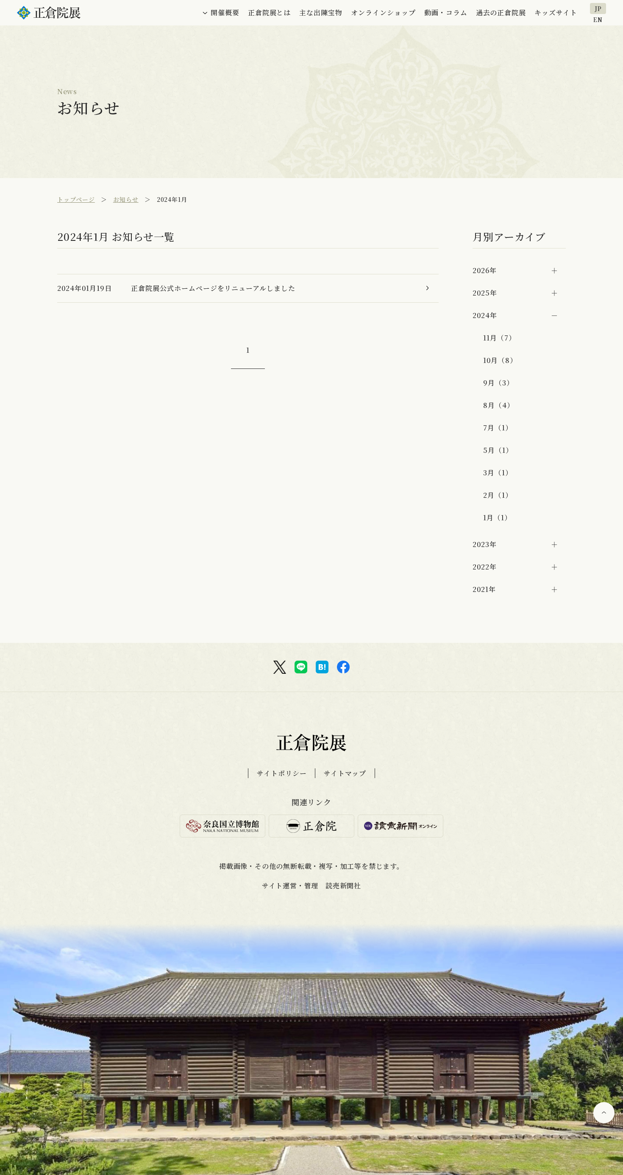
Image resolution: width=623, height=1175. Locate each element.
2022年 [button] (485, 567)
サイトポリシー (282, 773)
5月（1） (498, 450)
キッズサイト (555, 12)
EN (598, 18)
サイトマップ (345, 773)
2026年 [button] (485, 270)
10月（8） (500, 360)
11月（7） (499, 338)
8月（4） (498, 405)
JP (598, 8)
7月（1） (497, 428)
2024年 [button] (485, 315)
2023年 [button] (485, 544)
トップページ (76, 199)
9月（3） (498, 383)
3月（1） (497, 472)
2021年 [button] (484, 589)
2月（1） (497, 495)
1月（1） (497, 517)
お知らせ (126, 199)
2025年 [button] (485, 293)
